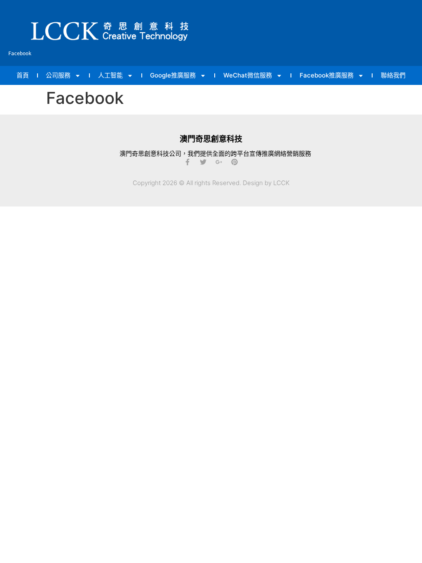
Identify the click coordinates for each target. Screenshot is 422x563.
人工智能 (110, 75)
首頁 (22, 75)
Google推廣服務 (173, 75)
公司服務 (58, 75)
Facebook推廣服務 (327, 75)
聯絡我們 (393, 75)
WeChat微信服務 (247, 75)
